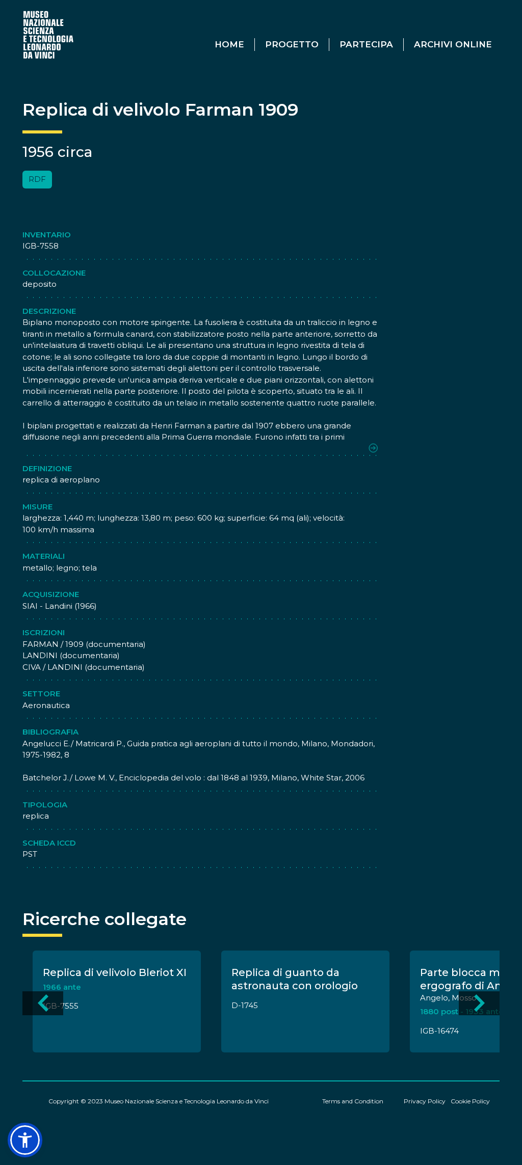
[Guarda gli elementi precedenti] (42, 1003)
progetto (292, 44)
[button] (25, 1140)
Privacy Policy (425, 1101)
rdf (37, 179)
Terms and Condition (352, 1101)
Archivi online (453, 44)
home (229, 44)
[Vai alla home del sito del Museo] (48, 34)
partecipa (366, 44)
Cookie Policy (470, 1101)
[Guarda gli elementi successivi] (479, 1003)
